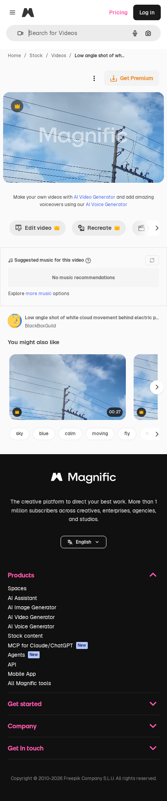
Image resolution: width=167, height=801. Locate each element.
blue (44, 433)
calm (70, 433)
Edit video (33, 229)
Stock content (25, 635)
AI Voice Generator (106, 204)
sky (19, 433)
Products (21, 575)
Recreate (94, 229)
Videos (58, 55)
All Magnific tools (29, 683)
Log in (147, 12)
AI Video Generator (94, 197)
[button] (83, 542)
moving (100, 433)
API (12, 664)
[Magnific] (83, 479)
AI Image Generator (32, 607)
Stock (36, 55)
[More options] (94, 78)
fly (127, 433)
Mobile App (22, 673)
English (83, 542)
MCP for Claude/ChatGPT (47, 645)
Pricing (118, 12)
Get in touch (25, 748)
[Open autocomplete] (17, 33)
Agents (23, 654)
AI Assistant (22, 598)
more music (39, 293)
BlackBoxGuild (40, 326)
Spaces (17, 588)
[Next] (157, 227)
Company (22, 726)
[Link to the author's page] (15, 322)
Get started (25, 704)
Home (14, 55)
